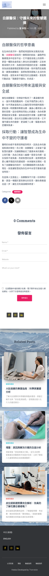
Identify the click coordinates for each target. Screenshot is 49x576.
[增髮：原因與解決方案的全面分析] (24, 425)
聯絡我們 (28, 564)
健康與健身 (17, 192)
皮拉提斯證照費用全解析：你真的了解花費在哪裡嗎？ (23, 504)
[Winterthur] (8, 4)
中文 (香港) (7, 532)
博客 (19, 564)
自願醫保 (10, 55)
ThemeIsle (33, 570)
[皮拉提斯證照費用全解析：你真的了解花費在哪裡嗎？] (24, 480)
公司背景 (10, 564)
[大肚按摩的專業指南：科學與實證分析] (24, 366)
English (7, 539)
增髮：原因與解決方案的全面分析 (23, 447)
